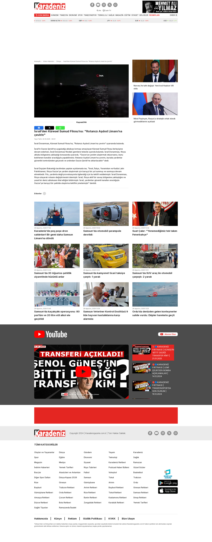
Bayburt (37, 487)
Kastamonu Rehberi (118, 497)
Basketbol (138, 472)
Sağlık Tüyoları (41, 507)
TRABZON (64, 15)
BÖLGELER (143, 15)
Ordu (135, 482)
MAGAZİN (119, 15)
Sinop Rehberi (139, 497)
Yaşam (112, 452)
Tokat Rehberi (115, 492)
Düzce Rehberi (41, 502)
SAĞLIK (111, 15)
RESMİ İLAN (154, 15)
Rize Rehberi (90, 492)
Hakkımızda (41, 518)
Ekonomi (88, 457)
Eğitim (62, 457)
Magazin (38, 462)
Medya (62, 462)
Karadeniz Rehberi (117, 462)
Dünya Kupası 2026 (68, 477)
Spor (36, 457)
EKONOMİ (73, 15)
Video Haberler (48, 61)
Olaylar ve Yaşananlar (44, 452)
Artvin (111, 482)
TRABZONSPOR (90, 15)
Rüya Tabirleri (90, 467)
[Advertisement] (106, 41)
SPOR (80, 15)
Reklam (72, 518)
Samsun (87, 477)
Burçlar (37, 472)
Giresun (62, 482)
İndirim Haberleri (42, 467)
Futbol (86, 472)
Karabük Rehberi (116, 502)
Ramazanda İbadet (67, 507)
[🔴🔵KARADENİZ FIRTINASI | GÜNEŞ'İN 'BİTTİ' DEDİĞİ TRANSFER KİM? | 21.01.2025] (81, 372)
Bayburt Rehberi (116, 487)
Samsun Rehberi (140, 492)
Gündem (88, 452)
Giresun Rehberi (140, 487)
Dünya (58, 61)
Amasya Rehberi (41, 497)
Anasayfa (37, 61)
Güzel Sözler (139, 467)
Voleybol (113, 472)
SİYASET (135, 15)
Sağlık (136, 457)
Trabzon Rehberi (66, 487)
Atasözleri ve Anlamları (69, 472)
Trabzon (137, 477)
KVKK (111, 518)
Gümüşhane (89, 482)
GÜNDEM (55, 15)
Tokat (111, 477)
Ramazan (137, 462)
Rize (36, 482)
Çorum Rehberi (66, 497)
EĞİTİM (127, 15)
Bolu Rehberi (65, 502)
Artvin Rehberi (90, 487)
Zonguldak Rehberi (92, 502)
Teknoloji (113, 457)
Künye (58, 518)
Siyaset (87, 462)
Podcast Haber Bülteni (119, 467)
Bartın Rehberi (90, 497)
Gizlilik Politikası (92, 518)
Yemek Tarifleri (66, 467)
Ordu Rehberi (65, 492)
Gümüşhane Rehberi (43, 492)
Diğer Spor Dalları (42, 477)
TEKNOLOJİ (102, 15)
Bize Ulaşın (128, 518)
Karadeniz (138, 452)
